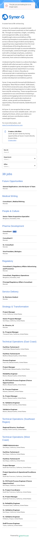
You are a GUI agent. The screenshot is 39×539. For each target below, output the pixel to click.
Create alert (12, 140)
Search (6, 150)
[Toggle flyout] (35, 158)
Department (7, 157)
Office (5, 164)
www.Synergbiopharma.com (12, 125)
